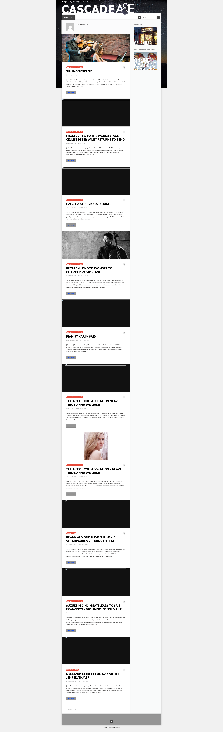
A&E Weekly (70, 67)
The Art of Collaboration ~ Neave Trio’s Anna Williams (94, 471)
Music (80, 67)
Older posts (72, 709)
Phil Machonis (81, 75)
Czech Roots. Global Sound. (88, 204)
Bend (76, 67)
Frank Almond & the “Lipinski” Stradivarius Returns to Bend (90, 539)
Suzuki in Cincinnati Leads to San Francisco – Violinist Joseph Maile (94, 607)
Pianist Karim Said (81, 336)
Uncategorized (71, 533)
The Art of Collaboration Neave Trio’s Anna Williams (92, 402)
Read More (71, 92)
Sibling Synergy (79, 71)
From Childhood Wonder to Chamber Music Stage (89, 270)
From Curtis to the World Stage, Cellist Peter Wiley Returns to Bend (95, 137)
